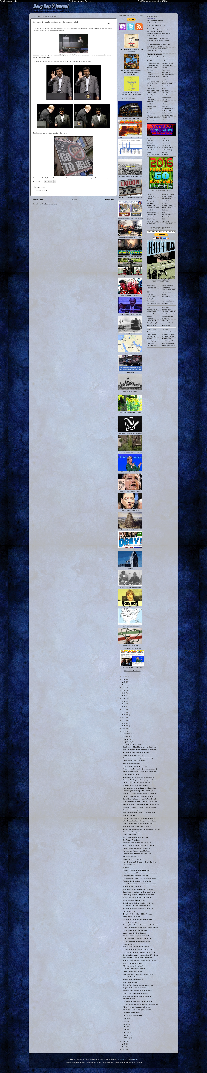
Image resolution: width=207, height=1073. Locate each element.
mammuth (121, 1059)
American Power (152, 311)
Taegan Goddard (166, 198)
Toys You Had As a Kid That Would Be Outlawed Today (141, 804)
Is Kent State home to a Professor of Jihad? (137, 905)
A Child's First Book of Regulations (157, 51)
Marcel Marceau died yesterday (133, 810)
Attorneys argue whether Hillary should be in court (139, 960)
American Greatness (153, 63)
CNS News (150, 74)
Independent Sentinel (168, 74)
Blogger (135, 1059)
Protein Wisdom (166, 97)
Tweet (108, 23)
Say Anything (165, 101)
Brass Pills (150, 140)
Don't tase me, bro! (129, 864)
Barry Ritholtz (166, 140)
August (126, 1018)
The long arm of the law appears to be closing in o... (140, 758)
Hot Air (149, 97)
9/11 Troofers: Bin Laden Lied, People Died (137, 938)
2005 (124, 1044)
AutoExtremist (151, 332)
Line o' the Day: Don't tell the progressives (136, 782)
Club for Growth (166, 145)
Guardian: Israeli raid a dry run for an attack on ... (139, 892)
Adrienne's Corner (152, 309)
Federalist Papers (167, 205)
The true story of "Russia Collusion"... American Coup (131, 72)
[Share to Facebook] (52, 181)
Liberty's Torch (166, 86)
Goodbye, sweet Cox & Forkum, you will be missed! (139, 747)
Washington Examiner (153, 117)
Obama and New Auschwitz (155, 31)
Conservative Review (153, 76)
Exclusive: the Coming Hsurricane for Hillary (137, 990)
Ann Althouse (165, 61)
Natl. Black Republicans (168, 311)
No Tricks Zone (166, 299)
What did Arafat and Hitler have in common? (137, 826)
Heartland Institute (167, 292)
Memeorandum (166, 217)
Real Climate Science (168, 301)
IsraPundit (150, 294)
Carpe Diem (165, 143)
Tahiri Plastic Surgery (168, 343)
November (127, 736)
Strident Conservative (168, 104)
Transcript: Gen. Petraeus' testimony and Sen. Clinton (140, 925)
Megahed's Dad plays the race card (134, 988)
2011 (124, 720)
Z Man (163, 120)
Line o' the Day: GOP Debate (132, 971)
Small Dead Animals (167, 316)
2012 (124, 717)
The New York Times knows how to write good (138, 985)
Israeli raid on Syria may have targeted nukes (137, 919)
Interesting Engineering (153, 341)
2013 (124, 715)
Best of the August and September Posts (136, 752)
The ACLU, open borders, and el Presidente (137, 996)
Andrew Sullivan (166, 201)
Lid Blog (164, 88)
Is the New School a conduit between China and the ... (140, 801)
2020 (124, 695)
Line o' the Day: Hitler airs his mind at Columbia (138, 796)
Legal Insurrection (167, 83)
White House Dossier (153, 154)
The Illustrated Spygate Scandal (156, 23)
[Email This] (45, 181)
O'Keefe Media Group (153, 147)
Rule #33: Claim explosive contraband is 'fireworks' (139, 884)
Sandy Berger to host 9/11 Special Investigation (138, 895)
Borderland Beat (151, 287)
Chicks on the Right (167, 63)
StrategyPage (151, 299)
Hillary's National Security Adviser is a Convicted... (139, 845)
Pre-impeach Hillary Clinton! (132, 744)
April (125, 1029)
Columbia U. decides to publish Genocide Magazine (140, 807)
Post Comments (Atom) (49, 204)
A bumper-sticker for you (131, 856)
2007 (124, 731)
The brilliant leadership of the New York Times (138, 889)
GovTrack (150, 143)
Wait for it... (126, 867)
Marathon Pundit (166, 309)
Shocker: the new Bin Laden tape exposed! (137, 897)
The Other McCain (167, 113)
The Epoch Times (152, 83)
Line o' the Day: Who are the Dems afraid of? (137, 848)
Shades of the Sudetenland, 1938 (134, 979)
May (125, 1027)
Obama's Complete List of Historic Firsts (158, 44)
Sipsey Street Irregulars (168, 314)
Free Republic (151, 88)
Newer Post (38, 200)
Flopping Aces (166, 70)
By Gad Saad (131, 50)
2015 (124, 709)
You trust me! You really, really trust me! (135, 785)
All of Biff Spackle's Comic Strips (132, 667)
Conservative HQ (167, 65)
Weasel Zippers (151, 120)
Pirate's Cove (165, 95)
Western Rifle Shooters (168, 115)
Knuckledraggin (151, 212)
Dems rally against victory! (131, 1012)
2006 (124, 1041)
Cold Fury (150, 318)
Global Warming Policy (168, 289)
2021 (124, 693)
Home (74, 200)
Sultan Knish (165, 106)
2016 (124, 706)
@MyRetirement (166, 338)
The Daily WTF (151, 336)
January (126, 1038)
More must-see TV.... (129, 911)
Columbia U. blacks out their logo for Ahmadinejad (139, 799)
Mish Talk (164, 152)
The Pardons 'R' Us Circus (131, 840)
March (126, 1032)
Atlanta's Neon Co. (167, 332)
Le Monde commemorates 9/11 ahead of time (137, 949)
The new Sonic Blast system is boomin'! (136, 936)
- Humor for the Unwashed (159, 57)
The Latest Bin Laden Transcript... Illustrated (137, 957)
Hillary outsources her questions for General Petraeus (140, 927)
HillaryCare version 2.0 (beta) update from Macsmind (140, 873)
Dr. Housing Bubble (167, 147)
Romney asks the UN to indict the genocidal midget (139, 878)
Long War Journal (152, 296)
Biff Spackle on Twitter (168, 334)
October (126, 739)
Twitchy (149, 152)
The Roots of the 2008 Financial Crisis (158, 40)
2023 (124, 687)
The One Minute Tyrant (130, 982)
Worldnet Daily (166, 117)
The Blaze (150, 70)
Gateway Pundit (151, 92)
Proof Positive (151, 217)
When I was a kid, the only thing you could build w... (139, 821)
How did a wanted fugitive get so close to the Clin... (139, 862)
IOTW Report (165, 76)
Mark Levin (150, 104)
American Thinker (152, 67)
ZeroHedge (165, 154)
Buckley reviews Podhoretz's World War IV (137, 941)
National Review (151, 106)
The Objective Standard (168, 108)
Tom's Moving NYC (167, 341)
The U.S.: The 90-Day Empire (155, 35)
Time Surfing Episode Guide (155, 20)
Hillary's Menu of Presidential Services (135, 993)
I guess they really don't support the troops (136, 851)
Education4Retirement (168, 336)
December (127, 733)
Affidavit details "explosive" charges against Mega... (139, 780)
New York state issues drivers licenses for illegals (139, 818)
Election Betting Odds (153, 81)
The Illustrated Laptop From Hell (80, 1)
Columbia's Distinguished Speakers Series (137, 843)
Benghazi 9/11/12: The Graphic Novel (157, 38)
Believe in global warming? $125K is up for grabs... (139, 791)
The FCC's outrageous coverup (133, 963)
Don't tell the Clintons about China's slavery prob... (139, 952)
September (127, 742)
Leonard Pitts (165, 212)
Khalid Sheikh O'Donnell (131, 774)
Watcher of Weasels (167, 323)
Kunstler (164, 79)
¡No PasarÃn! (151, 314)
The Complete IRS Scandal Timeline (157, 46)
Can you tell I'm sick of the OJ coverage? (136, 875)
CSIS (148, 289)
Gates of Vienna (166, 72)
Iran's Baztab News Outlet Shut (133, 755)
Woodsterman (151, 223)
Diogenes (149, 198)
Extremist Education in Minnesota (134, 969)
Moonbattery (165, 90)
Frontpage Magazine (153, 90)
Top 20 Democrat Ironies (8, 1)
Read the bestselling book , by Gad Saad (131, 93)
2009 (124, 726)
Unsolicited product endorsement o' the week (137, 1001)
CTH (148, 79)
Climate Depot (166, 287)
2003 (124, 1049)
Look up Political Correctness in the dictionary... (138, 823)
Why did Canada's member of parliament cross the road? (141, 829)
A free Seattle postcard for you (133, 1015)
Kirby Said (164, 81)
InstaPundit (150, 101)
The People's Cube (152, 221)
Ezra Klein (164, 203)
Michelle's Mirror (151, 214)
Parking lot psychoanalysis (132, 763)
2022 (124, 690)
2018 (124, 701)
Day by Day (150, 201)
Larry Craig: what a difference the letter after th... (138, 974)
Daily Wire (164, 67)
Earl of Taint (150, 203)
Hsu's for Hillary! (128, 944)
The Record (150, 301)
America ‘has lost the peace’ (132, 886)
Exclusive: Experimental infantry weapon (136, 870)
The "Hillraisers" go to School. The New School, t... (139, 812)
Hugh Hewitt (150, 99)
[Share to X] (50, 181)
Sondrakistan (165, 318)
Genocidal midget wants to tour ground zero (137, 853)
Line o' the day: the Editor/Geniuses (134, 933)
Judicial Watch (151, 145)
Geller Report (151, 95)
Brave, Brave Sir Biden (130, 922)
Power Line (150, 111)
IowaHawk (150, 210)
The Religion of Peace (153, 303)
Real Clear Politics (167, 223)
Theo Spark (165, 320)
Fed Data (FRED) (167, 150)
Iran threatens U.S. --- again (132, 859)
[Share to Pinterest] (54, 181)
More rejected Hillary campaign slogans (136, 947)
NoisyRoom (165, 92)
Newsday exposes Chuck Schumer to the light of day (140, 793)
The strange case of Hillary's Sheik (134, 900)
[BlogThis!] (48, 181)
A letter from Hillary (129, 999)
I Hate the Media (166, 207)
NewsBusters (166, 221)
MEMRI (164, 219)
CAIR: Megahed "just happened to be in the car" (138, 903)
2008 (124, 728)
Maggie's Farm (151, 325)
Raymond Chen (151, 334)
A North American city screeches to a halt (136, 1007)
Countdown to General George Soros (135, 930)
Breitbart (149, 72)
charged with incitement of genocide (100, 178)
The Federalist (151, 113)
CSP (148, 292)
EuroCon (149, 86)
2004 (124, 1047)
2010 (124, 723)
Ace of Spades (151, 61)
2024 (124, 685)
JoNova (164, 294)
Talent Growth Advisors (168, 345)
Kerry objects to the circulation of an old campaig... (139, 788)
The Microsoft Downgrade (131, 832)
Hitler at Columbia (129, 815)
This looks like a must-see (131, 917)
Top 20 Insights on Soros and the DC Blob (152, 1)
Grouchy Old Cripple (153, 207)
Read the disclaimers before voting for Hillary (137, 881)
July (125, 1021)
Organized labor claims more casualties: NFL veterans (140, 955)
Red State (164, 99)
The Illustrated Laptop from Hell (156, 25)
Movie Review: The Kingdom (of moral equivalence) (140, 769)
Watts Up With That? (168, 303)
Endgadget (150, 338)
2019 (124, 698)
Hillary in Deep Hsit (129, 834)
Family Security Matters (154, 323)
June (125, 1024)
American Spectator (152, 65)
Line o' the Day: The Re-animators (134, 760)
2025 (124, 682)
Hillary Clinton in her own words (133, 977)
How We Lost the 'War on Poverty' (157, 48)
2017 (124, 704)
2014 (124, 712)
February (127, 1035)
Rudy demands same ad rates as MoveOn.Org (138, 908)
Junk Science (166, 296)
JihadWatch (165, 210)
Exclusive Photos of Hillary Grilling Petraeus (137, 914)
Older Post (109, 200)
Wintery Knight (166, 325)
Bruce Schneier (151, 345)
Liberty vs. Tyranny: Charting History (157, 29)
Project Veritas (151, 150)
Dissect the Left (151, 320)
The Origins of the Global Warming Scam (158, 33)
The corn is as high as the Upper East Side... (137, 1010)
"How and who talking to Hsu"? (133, 966)
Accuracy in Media (167, 196)
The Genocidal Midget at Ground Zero (135, 837)
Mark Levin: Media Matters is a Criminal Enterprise (139, 750)
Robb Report (150, 343)
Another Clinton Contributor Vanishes (135, 766)
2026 (124, 679)
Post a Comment (41, 191)
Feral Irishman (151, 205)
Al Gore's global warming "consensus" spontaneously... (141, 1004)
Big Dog (149, 316)
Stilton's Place (151, 219)
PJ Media (149, 108)
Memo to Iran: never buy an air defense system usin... (140, 771)
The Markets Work (167, 111)
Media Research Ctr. (168, 214)
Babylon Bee (150, 196)
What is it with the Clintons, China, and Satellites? (139, 777)
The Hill (149, 115)
